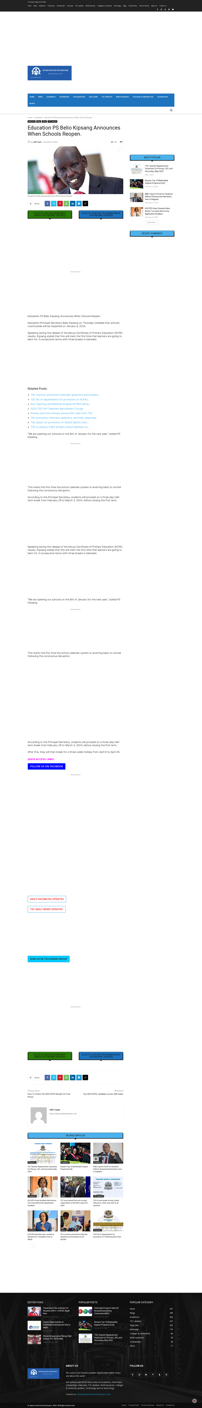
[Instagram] (161, 9)
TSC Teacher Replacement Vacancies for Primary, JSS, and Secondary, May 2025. (42, 1169)
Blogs (38, 121)
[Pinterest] (60, 203)
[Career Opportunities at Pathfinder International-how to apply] (34, 1325)
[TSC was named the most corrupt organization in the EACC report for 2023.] (75, 1186)
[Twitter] (165, 9)
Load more (151, 222)
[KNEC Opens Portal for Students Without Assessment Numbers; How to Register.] (108, 1153)
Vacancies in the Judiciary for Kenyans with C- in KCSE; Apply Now (56, 1310)
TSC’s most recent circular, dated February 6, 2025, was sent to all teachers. (106, 1202)
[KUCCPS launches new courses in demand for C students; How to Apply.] (43, 1220)
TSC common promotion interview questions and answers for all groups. (73, 1236)
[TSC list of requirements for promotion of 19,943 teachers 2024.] (108, 1220)
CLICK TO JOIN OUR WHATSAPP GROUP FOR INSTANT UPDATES (50, 214)
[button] (171, 110)
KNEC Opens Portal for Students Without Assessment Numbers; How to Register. (107, 1169)
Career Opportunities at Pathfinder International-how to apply (56, 1324)
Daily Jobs (31, 1162)
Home (30, 117)
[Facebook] (157, 9)
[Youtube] (172, 9)
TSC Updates (52, 121)
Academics (38, 117)
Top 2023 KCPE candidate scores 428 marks (103, 1094)
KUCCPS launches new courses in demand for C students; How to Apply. (41, 1236)
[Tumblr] (159, 1374)
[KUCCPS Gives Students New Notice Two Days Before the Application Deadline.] (43, 1186)
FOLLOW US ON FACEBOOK (46, 766)
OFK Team (37, 142)
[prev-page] (29, 1246)
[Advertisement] (101, 31)
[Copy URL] (85, 203)
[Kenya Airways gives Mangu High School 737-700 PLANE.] (34, 1339)
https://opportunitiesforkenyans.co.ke (63, 1114)
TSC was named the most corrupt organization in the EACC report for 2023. (74, 1202)
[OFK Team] (29, 142)
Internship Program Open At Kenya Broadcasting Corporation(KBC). (106, 1310)
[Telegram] (79, 203)
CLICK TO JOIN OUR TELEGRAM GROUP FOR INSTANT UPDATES (101, 214)
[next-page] (33, 1246)
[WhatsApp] (66, 203)
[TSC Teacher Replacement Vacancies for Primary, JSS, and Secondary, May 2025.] (43, 1153)
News (44, 121)
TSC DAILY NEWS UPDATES (46, 909)
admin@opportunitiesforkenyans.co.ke (94, 1394)
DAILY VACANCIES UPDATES (47, 899)
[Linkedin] (72, 203)
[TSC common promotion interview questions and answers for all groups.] (75, 1220)
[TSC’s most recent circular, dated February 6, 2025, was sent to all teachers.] (108, 1186)
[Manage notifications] (194, 1401)
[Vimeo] (169, 9)
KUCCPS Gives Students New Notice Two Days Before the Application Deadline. (42, 1202)
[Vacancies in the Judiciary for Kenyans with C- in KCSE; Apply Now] (34, 1311)
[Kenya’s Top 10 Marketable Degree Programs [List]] (75, 1153)
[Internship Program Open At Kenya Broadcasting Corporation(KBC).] (85, 1311)
